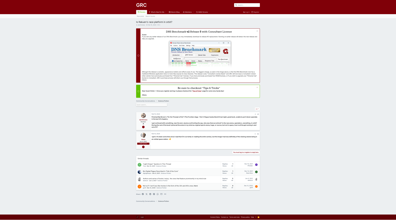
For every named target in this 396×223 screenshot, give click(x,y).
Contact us (224, 217)
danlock (145, 180)
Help (252, 217)
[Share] (255, 114)
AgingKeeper (147, 173)
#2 (258, 134)
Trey (144, 166)
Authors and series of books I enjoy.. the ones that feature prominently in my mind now (174, 179)
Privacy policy (245, 217)
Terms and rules (234, 217)
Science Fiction (161, 166)
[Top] (256, 217)
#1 (258, 114)
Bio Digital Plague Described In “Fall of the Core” (160, 171)
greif (144, 188)
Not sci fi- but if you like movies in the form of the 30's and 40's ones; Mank (170, 186)
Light (142, 217)
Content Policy (215, 217)
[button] (165, 12)
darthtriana (141, 25)
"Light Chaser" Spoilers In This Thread (157, 164)
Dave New (249, 173)
